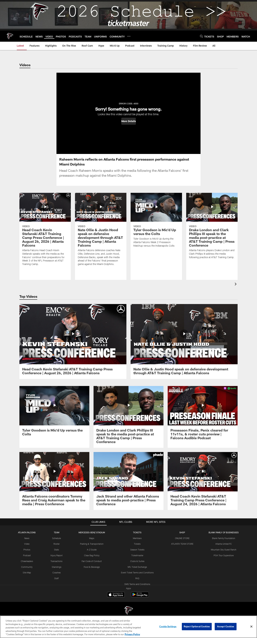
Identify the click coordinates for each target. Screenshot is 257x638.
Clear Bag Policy (91, 555)
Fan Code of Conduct (92, 561)
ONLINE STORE (182, 538)
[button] (128, 121)
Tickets (137, 544)
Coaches (56, 572)
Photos (26, 549)
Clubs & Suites (137, 561)
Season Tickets (137, 549)
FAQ (137, 578)
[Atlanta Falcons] (128, 611)
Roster (56, 544)
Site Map (27, 572)
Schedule (56, 538)
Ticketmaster (137, 555)
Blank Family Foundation (223, 538)
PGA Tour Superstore (224, 555)
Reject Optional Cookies (197, 626)
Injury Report (57, 555)
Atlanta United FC (223, 544)
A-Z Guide (92, 549)
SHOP (182, 532)
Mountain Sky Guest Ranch (223, 549)
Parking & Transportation (91, 544)
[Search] (201, 36)
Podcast (27, 555)
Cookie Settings (167, 626)
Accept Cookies (225, 626)
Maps (91, 538)
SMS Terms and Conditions (137, 584)
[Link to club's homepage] (10, 36)
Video (27, 544)
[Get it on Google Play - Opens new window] (140, 596)
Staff (56, 578)
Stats (56, 549)
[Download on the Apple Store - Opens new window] (116, 595)
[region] (128, 627)
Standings (56, 567)
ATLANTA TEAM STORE (182, 544)
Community (27, 567)
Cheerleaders (27, 561)
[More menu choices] (128, 36)
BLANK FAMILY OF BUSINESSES (224, 532)
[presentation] (236, 284)
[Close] (251, 626)
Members (137, 538)
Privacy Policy (132, 634)
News (26, 538)
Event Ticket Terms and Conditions (137, 572)
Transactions (56, 561)
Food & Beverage (92, 567)
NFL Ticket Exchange (137, 567)
